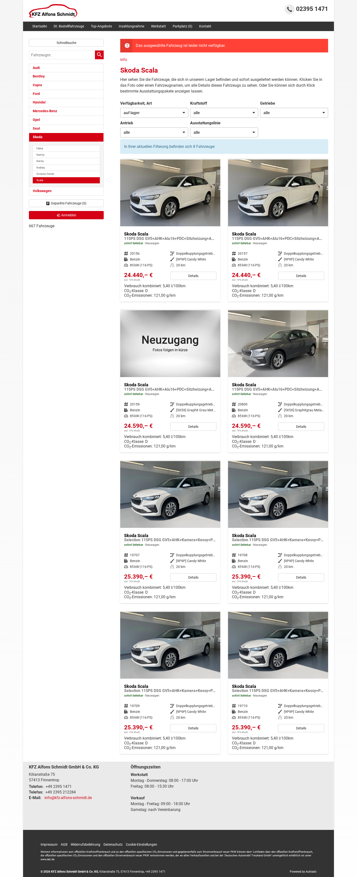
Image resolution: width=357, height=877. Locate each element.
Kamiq (40, 154)
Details (193, 276)
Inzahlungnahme (131, 26)
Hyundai (39, 102)
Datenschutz (113, 844)
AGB (64, 844)
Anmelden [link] (68, 215)
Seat (36, 128)
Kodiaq (40, 167)
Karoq (39, 161)
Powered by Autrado (303, 871)
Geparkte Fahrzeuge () (68, 203)
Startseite (39, 26)
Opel (36, 120)
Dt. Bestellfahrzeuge (69, 26)
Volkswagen (42, 191)
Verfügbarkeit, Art (136, 103)
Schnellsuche (66, 43)
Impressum (49, 844)
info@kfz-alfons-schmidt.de (68, 797)
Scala (39, 180)
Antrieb (126, 123)
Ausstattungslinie (205, 123)
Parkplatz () (182, 26)
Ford (36, 94)
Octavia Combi (45, 174)
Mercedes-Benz (45, 111)
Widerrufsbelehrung (85, 844)
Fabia (39, 148)
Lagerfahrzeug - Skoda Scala (170, 231)
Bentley (39, 76)
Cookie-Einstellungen (141, 844)
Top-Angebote (101, 26)
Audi (36, 68)
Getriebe (267, 103)
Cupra (37, 85)
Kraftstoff (198, 103)
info (123, 59)
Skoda (37, 137)
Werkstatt (158, 26)
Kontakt (205, 26)
